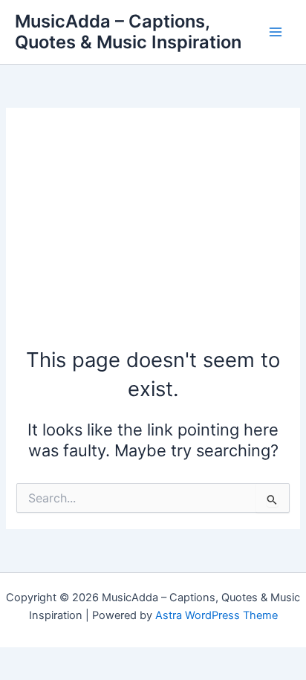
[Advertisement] (153, 235)
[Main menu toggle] (275, 32)
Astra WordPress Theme (216, 615)
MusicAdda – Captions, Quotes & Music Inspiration (128, 31)
